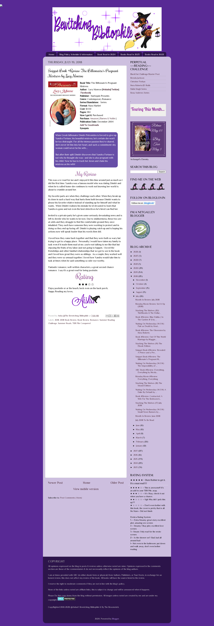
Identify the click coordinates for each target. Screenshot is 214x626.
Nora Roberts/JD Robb (140, 85)
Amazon (94, 118)
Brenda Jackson (137, 78)
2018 (57, 320)
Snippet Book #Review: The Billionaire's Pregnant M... (148, 357)
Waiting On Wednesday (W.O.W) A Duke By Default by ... (151, 391)
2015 (135, 459)
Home (51, 54)
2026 (136, 252)
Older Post (117, 482)
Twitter (115, 89)
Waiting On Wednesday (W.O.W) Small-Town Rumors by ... (150, 410)
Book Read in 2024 (106, 54)
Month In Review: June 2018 (148, 416)
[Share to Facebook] (115, 315)
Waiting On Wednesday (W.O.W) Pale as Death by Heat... (150, 325)
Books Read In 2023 (130, 54)
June (138, 425)
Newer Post (55, 482)
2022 (136, 260)
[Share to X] (112, 315)
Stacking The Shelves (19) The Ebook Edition (149, 344)
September (141, 288)
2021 (135, 264)
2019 (135, 272)
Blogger (115, 619)
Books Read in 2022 (154, 54)
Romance (94, 320)
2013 (135, 467)
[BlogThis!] (109, 315)
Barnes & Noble (108, 118)
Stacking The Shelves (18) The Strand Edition (149, 384)
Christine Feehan (137, 81)
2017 (135, 451)
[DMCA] (66, 600)
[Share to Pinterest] (118, 315)
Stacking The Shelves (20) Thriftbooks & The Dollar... (148, 311)
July (137, 296)
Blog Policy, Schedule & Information (75, 54)
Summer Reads (64, 323)
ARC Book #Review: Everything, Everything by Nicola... (150, 371)
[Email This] (107, 315)
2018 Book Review (68, 320)
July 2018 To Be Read (145, 420)
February (140, 441)
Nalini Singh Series (138, 89)
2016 (135, 455)
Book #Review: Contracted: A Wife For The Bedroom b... (149, 397)
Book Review (83, 320)
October (140, 284)
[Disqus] (86, 362)
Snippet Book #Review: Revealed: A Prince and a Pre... (151, 351)
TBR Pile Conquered (81, 323)
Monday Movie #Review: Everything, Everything (147, 377)
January (139, 446)
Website (106, 89)
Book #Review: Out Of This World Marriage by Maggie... (151, 338)
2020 (136, 268)
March (139, 437)
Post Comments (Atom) (71, 498)
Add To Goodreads (89, 125)
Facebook (85, 92)
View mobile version (86, 489)
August (139, 292)
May (138, 429)
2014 (135, 463)
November (141, 280)
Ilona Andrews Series (139, 93)
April (138, 433)
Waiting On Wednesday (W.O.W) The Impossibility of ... (150, 364)
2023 (136, 256)
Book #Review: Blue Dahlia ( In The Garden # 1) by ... (149, 318)
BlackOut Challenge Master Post (145, 74)
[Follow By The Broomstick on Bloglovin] (142, 204)
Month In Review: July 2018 (148, 300)
